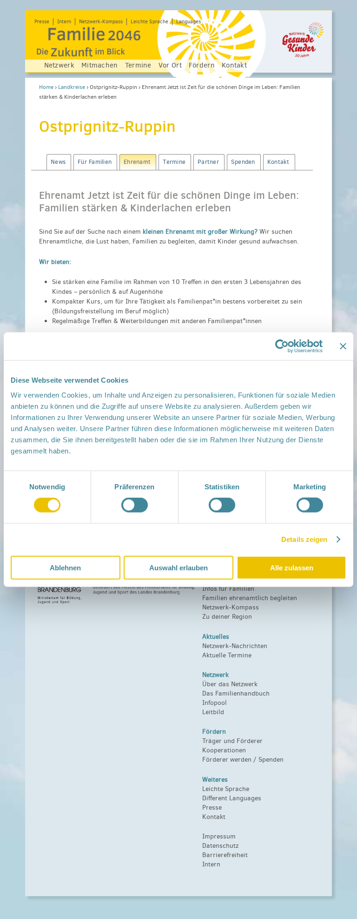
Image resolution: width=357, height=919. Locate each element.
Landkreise (71, 87)
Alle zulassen (291, 567)
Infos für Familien (228, 588)
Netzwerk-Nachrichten (234, 646)
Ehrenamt (137, 162)
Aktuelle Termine (226, 655)
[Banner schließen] (343, 346)
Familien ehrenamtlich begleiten (249, 598)
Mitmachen (99, 65)
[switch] (134, 505)
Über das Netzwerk (230, 684)
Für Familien (95, 162)
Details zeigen (304, 539)
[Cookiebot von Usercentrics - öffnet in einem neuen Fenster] (282, 346)
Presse (41, 21)
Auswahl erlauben (178, 567)
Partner (208, 162)
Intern (64, 21)
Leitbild (213, 712)
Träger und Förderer (232, 741)
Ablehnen (65, 567)
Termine (138, 65)
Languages (188, 21)
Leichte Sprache (149, 21)
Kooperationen (224, 750)
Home (46, 87)
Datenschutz (220, 845)
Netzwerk (59, 65)
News (58, 162)
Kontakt (234, 65)
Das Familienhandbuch (236, 693)
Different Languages (231, 798)
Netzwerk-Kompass (101, 21)
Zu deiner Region (227, 616)
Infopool (214, 702)
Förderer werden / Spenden (243, 759)
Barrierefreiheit (225, 855)
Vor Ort (170, 65)
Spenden (243, 162)
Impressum (219, 836)
